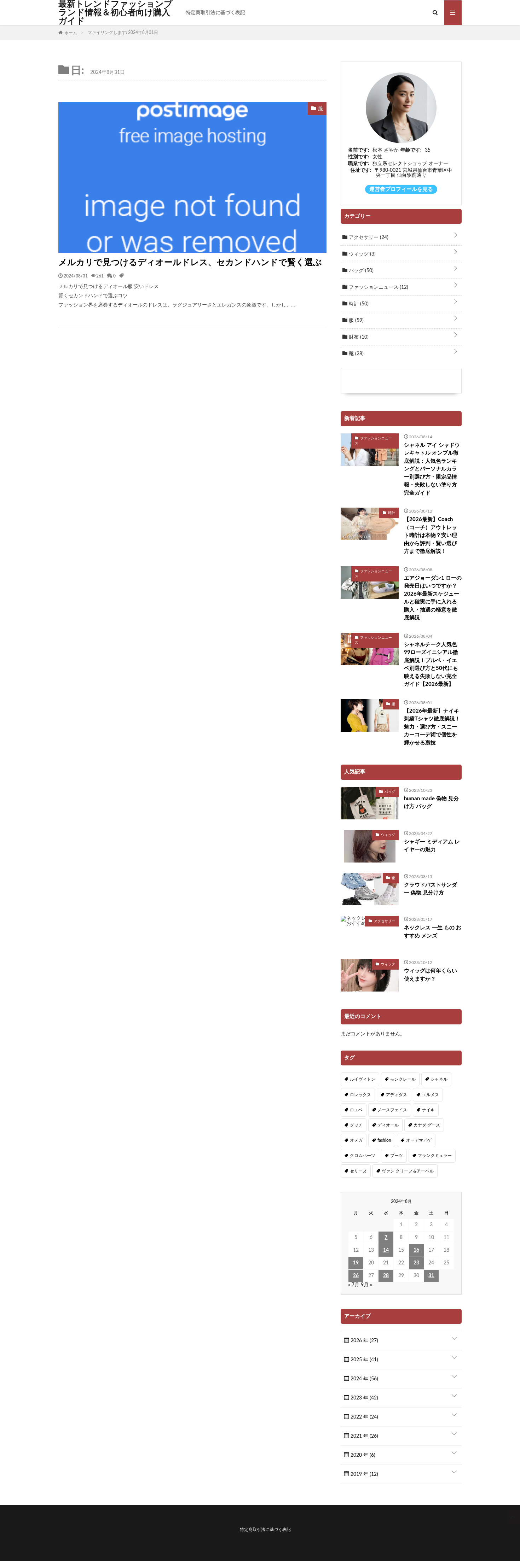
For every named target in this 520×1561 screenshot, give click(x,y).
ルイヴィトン (362, 1079)
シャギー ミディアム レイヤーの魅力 (432, 846)
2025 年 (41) (363, 1359)
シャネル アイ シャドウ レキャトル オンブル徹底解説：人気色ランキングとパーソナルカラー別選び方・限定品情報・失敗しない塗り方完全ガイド (432, 469)
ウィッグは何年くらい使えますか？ (430, 975)
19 (356, 1263)
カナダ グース (427, 1125)
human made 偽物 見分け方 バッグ (431, 802)
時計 (358, 304)
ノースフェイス (392, 1110)
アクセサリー (367, 237)
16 (416, 1250)
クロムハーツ (362, 1155)
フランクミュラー (435, 1155)
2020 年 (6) (362, 1455)
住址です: (360, 170)
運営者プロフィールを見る (401, 189)
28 (386, 1275)
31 (431, 1275)
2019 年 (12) (363, 1474)
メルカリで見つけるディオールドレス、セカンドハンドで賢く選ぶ (190, 262)
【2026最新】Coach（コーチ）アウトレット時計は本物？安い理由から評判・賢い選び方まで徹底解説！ (430, 535)
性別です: (358, 156)
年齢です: (411, 150)
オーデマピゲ (419, 1140)
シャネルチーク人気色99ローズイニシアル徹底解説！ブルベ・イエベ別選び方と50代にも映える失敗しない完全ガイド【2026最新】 (431, 664)
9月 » (366, 1284)
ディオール (388, 1125)
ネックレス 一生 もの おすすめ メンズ (432, 932)
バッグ (360, 270)
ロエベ (356, 1110)
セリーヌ (358, 1171)
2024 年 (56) (363, 1378)
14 (386, 1250)
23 (416, 1263)
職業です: (358, 163)
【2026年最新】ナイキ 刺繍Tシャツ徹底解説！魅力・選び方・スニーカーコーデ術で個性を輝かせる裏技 (432, 727)
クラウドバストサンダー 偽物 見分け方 (430, 889)
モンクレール (403, 1079)
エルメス (430, 1095)
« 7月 (353, 1284)
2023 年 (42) (363, 1398)
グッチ (356, 1125)
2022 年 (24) (363, 1417)
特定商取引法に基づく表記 (215, 12)
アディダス (396, 1095)
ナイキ (428, 1110)
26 (356, 1275)
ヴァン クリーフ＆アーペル (408, 1171)
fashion (384, 1140)
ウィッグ (361, 254)
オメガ (356, 1140)
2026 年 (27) (363, 1340)
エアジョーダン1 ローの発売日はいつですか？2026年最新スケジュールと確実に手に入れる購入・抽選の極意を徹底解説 (433, 598)
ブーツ (396, 1155)
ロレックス (360, 1095)
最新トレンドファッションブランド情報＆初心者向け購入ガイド (115, 12)
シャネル (439, 1079)
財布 (358, 337)
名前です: (358, 150)
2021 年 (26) (363, 1436)
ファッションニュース (377, 287)
